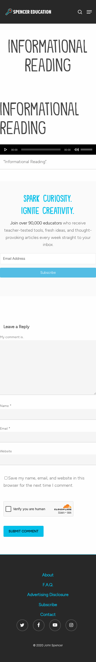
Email (5, 429)
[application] (48, 149)
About (48, 575)
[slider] (87, 148)
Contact (48, 614)
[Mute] (77, 149)
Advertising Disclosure (48, 594)
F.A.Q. (48, 584)
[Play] (6, 149)
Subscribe (48, 604)
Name (5, 406)
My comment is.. (12, 337)
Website (6, 451)
